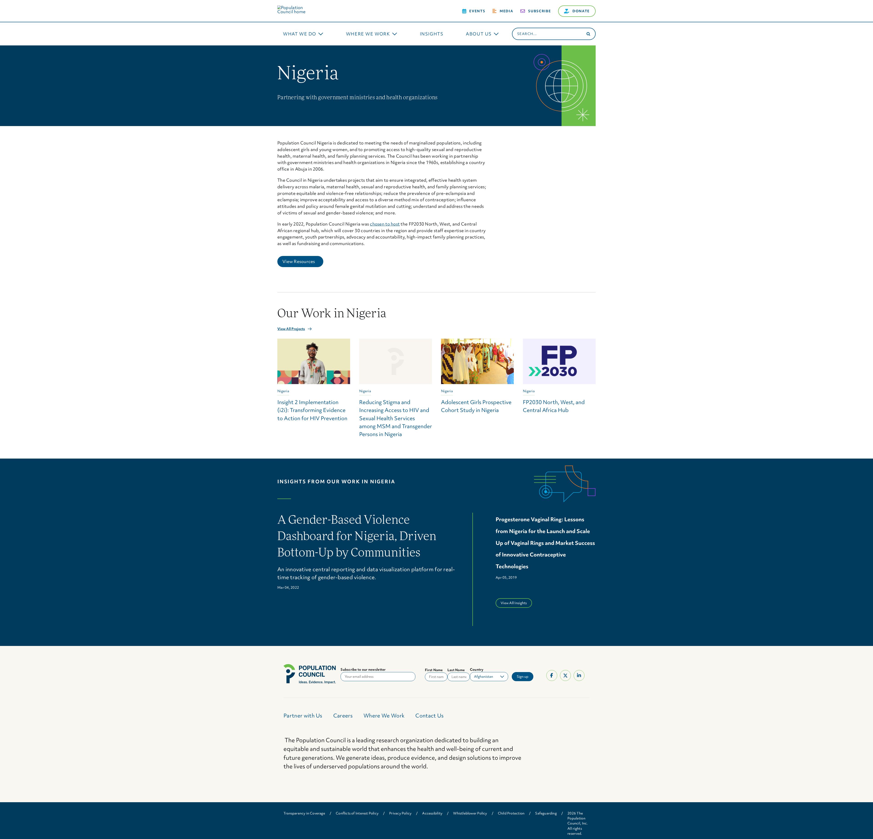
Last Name (456, 670)
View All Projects (291, 329)
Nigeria (283, 391)
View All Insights (514, 603)
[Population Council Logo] (296, 7)
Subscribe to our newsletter (363, 669)
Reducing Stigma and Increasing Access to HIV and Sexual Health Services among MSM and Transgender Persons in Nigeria (395, 418)
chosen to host (385, 224)
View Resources (302, 261)
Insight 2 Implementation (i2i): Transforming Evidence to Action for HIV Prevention (312, 410)
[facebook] (551, 675)
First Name (434, 670)
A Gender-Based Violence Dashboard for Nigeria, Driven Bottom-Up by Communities (356, 537)
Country (477, 669)
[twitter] (565, 675)
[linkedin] (579, 675)
